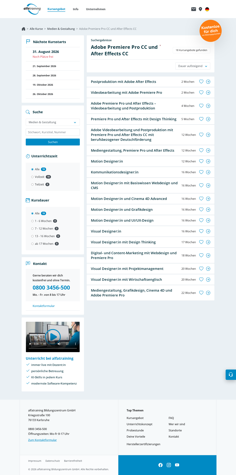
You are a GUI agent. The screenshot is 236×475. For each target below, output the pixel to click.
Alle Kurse (36, 29)
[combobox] (53, 132)
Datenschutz (52, 460)
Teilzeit (39, 184)
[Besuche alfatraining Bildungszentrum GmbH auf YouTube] (177, 465)
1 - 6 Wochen (43, 221)
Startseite (23, 29)
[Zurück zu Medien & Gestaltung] (160, 45)
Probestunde (135, 430)
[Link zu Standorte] (200, 9)
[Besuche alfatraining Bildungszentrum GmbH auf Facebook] (160, 465)
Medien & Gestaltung (61, 29)
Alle (37, 169)
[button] (58, 9)
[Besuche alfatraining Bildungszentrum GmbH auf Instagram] (169, 465)
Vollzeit (39, 177)
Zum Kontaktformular (42, 440)
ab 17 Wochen (44, 244)
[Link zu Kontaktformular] (193, 9)
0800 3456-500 (37, 429)
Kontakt (174, 436)
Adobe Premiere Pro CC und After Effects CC (107, 29)
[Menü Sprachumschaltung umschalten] (207, 9)
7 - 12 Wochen (44, 228)
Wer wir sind (177, 424)
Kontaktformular (44, 306)
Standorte (175, 430)
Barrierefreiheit (73, 460)
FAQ (171, 418)
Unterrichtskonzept (139, 424)
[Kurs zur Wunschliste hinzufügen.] (201, 82)
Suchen (53, 142)
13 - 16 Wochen (45, 236)
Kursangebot (135, 418)
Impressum (34, 460)
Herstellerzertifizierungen (143, 444)
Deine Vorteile (136, 436)
